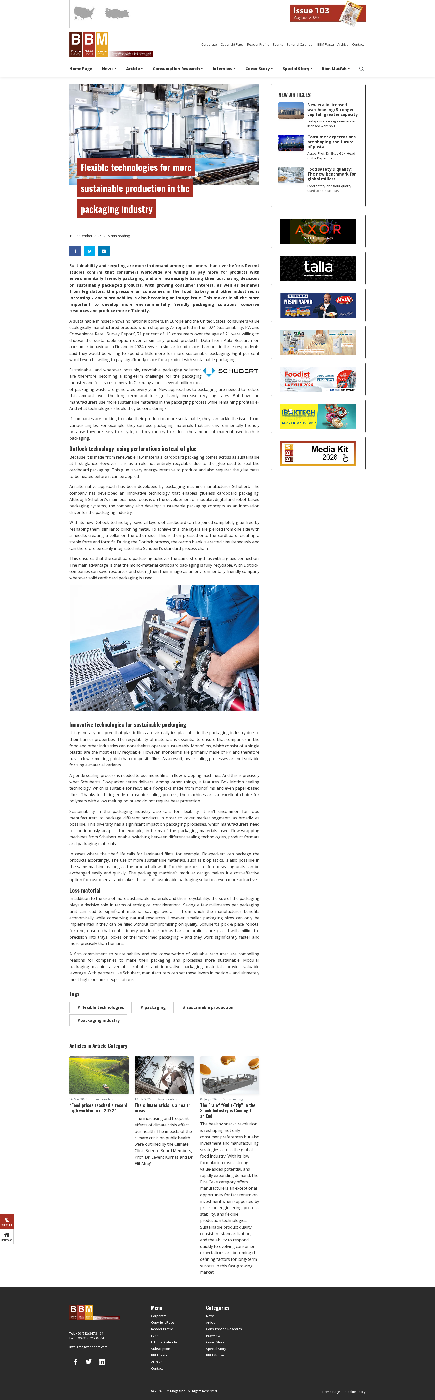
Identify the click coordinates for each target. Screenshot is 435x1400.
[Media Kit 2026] (318, 453)
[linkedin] (102, 1365)
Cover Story (215, 1342)
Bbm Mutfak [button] (334, 69)
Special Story (216, 1348)
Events (278, 44)
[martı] (318, 342)
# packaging (153, 1007)
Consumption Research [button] (176, 69)
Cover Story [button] (257, 69)
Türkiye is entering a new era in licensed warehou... (331, 123)
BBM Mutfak (215, 1355)
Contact (358, 44)
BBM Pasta (325, 44)
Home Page (80, 69)
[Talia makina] (318, 268)
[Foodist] (318, 379)
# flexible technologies (100, 1007)
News (210, 1316)
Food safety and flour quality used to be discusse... (329, 188)
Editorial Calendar (300, 44)
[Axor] (318, 231)
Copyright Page (232, 44)
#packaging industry (98, 1020)
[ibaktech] (318, 416)
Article (210, 1322)
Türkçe (116, 14)
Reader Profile (258, 44)
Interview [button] (223, 69)
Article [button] (133, 69)
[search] (361, 69)
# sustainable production (208, 1007)
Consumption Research (224, 1329)
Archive (343, 44)
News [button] (108, 69)
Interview (213, 1335)
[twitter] (89, 1365)
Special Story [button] (296, 69)
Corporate (209, 44)
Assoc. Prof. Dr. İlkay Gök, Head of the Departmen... (331, 155)
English (85, 14)
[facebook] (75, 1365)
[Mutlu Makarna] (318, 305)
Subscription (160, 1348)
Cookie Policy (355, 1391)
